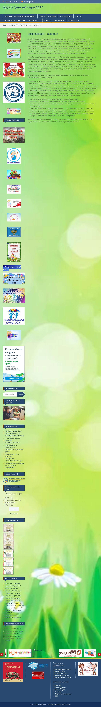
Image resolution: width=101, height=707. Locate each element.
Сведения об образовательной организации (20, 16)
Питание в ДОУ (60, 690)
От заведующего (60, 688)
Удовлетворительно (14, 500)
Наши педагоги (59, 20)
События (58, 692)
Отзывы (19, 629)
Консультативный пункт (13, 431)
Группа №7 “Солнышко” (13, 598)
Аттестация (52, 16)
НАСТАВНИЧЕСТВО (65, 16)
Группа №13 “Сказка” (12, 615)
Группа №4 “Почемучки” (13, 591)
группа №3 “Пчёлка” (12, 588)
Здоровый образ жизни (63, 678)
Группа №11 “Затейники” (13, 608)
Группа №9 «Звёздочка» (13, 603)
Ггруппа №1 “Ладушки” (12, 583)
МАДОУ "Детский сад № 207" (23, 7)
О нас (77, 16)
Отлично (10, 505)
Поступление (9, 468)
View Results (14, 514)
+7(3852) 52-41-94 (11, 2)
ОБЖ (56, 696)
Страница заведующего (13, 438)
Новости (42, 16)
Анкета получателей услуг (12, 268)
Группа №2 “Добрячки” (13, 586)
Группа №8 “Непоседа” (13, 600)
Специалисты (72, 20)
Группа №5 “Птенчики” (12, 593)
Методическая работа (62, 675)
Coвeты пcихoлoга (61, 673)
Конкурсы (47, 20)
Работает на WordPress (38, 704)
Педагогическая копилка (63, 694)
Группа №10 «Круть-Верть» (14, 605)
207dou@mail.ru (29, 2)
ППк (24, 20)
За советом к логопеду (63, 669)
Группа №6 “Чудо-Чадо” (13, 596)
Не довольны (11, 502)
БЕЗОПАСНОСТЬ (34, 20)
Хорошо (9, 498)
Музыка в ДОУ (60, 671)
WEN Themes (66, 704)
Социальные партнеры (12, 20)
